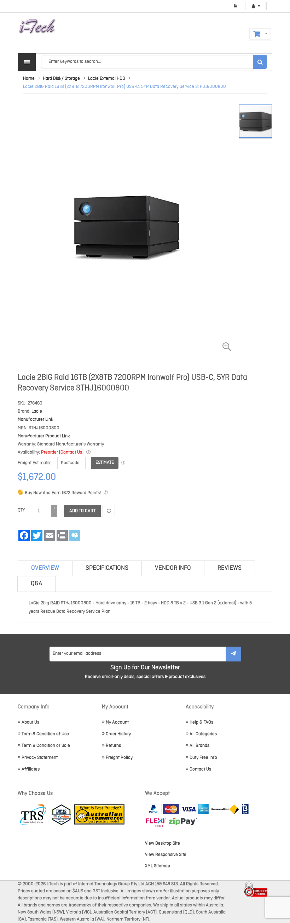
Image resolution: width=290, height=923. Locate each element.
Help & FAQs (201, 722)
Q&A (36, 584)
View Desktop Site (162, 843)
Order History (118, 734)
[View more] (123, 463)
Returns (113, 746)
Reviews (230, 568)
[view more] (88, 452)
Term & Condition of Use (45, 734)
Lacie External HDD (106, 79)
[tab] (45, 568)
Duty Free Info (203, 758)
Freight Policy (119, 758)
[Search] (260, 62)
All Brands (199, 746)
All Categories (203, 734)
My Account (117, 722)
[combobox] (154, 61)
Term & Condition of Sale (46, 746)
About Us (30, 722)
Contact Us (200, 769)
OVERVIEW (45, 568)
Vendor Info (173, 568)
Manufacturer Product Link (44, 436)
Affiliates (31, 769)
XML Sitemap (157, 866)
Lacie (36, 411)
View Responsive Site (165, 855)
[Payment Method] (225, 809)
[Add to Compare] (109, 511)
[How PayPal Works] (177, 809)
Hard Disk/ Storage (61, 79)
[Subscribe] (233, 654)
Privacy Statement (40, 758)
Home (29, 79)
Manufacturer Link (35, 419)
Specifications (107, 568)
